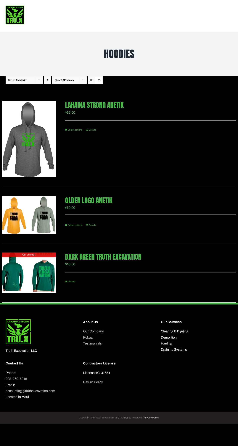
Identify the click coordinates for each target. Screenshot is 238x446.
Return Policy (93, 382)
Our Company (93, 331)
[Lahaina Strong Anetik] (29, 139)
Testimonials (92, 343)
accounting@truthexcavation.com (30, 391)
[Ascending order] (47, 80)
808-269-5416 (16, 379)
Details (92, 129)
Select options (75, 129)
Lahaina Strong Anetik (94, 105)
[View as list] (98, 80)
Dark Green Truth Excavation (103, 257)
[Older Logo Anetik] (29, 215)
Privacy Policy (151, 417)
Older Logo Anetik (88, 200)
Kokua (88, 337)
